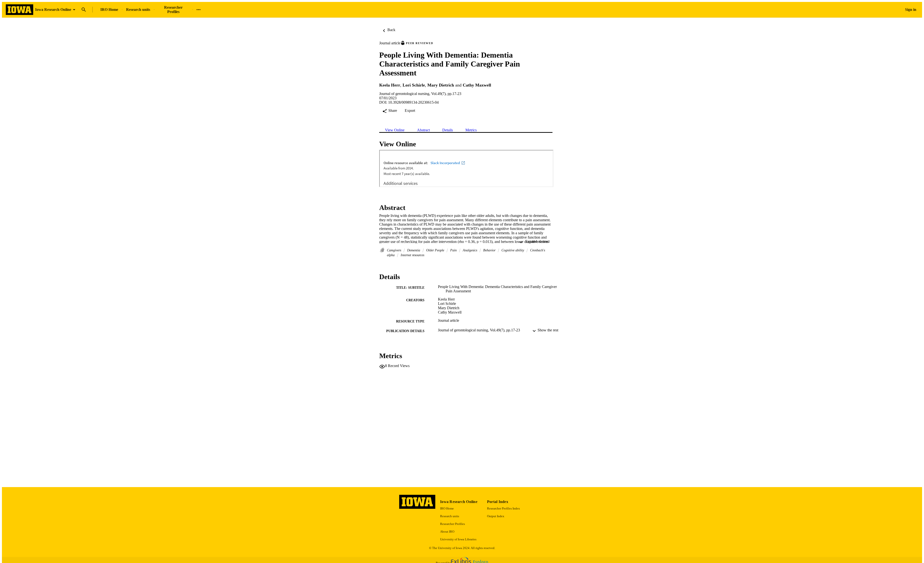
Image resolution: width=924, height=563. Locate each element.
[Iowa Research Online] (19, 9)
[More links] (198, 9)
